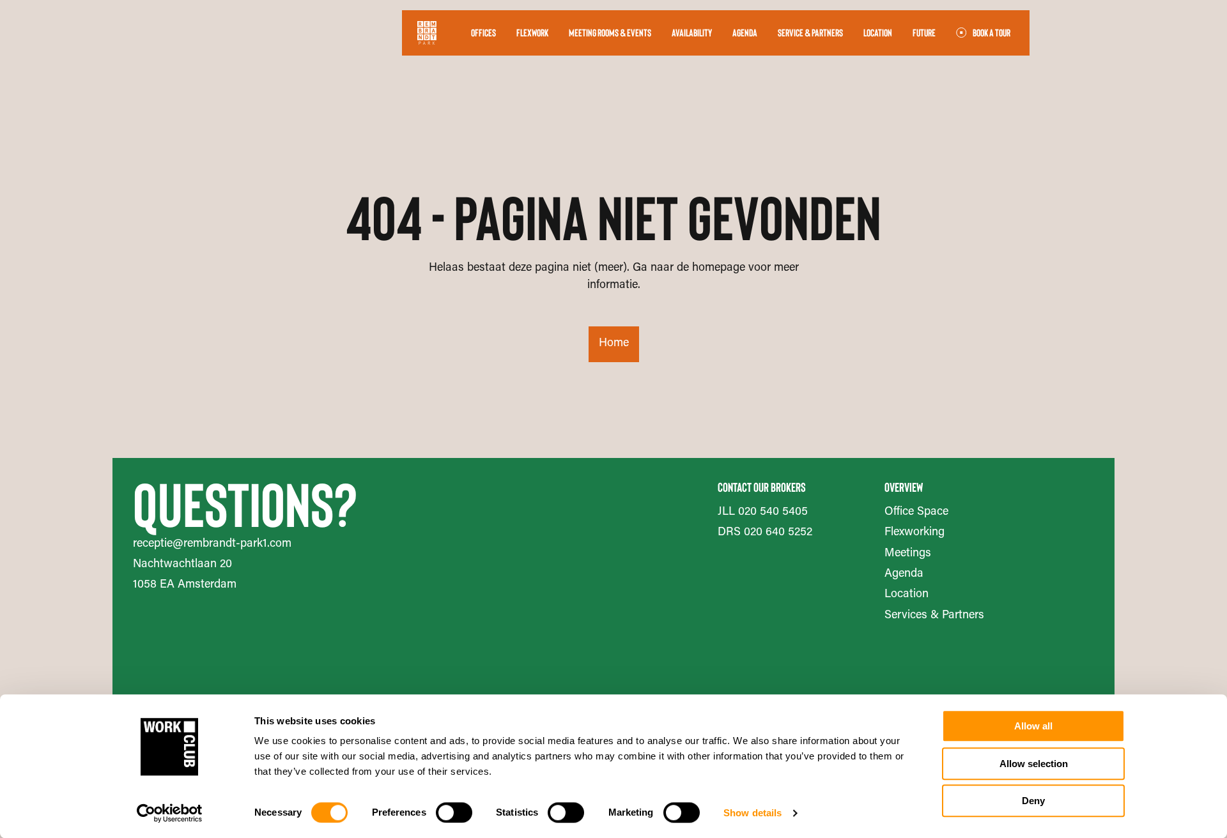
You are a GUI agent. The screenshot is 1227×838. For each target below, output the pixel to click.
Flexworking (914, 532)
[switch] (454, 812)
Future (924, 32)
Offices (483, 32)
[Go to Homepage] (426, 33)
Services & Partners (934, 615)
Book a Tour (991, 32)
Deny (1033, 800)
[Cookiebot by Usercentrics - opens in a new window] (170, 813)
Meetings (907, 554)
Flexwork (532, 32)
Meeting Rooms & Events (610, 32)
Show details (752, 812)
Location (877, 32)
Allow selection (1033, 763)
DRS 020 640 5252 (765, 532)
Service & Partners (810, 32)
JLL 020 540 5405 (763, 512)
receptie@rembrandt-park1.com (212, 544)
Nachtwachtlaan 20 (182, 564)
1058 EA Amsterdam (184, 585)
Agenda (744, 32)
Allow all (1033, 725)
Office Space (916, 512)
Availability (692, 32)
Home (614, 343)
